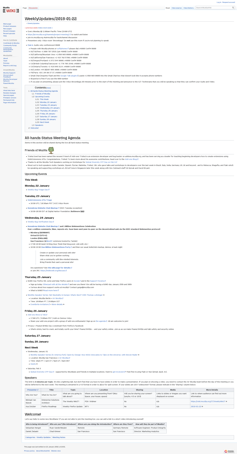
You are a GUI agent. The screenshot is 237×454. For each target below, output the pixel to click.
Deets (33, 364)
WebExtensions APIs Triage (40, 200)
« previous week (31, 28)
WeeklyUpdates (34, 23)
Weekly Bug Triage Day (38, 190)
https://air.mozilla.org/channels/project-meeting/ (48, 34)
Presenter (32, 390)
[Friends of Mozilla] (51, 150)
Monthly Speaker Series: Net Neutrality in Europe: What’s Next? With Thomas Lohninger (65, 295)
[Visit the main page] (11, 10)
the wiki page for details (59, 268)
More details (57, 304)
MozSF (49, 241)
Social (76, 281)
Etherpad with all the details (55, 284)
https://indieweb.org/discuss (52, 270)
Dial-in (30, 45)
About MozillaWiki (43, 451)
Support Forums (97, 281)
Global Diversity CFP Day (41, 372)
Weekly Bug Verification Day (40, 222)
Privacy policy (29, 451)
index (40, 28)
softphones (62, 48)
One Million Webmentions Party (55, 247)
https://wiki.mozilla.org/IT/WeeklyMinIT (208, 401)
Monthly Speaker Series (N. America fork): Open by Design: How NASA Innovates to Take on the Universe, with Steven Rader (84, 355)
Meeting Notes (58, 437)
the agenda (100, 321)
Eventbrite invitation (39, 304)
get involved (118, 372)
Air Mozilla (57, 298)
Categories (30, 437)
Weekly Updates (44, 437)
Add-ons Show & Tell (37, 315)
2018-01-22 (196, 406)
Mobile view (56, 451)
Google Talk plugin (68, 76)
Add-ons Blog (131, 159)
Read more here (50, 290)
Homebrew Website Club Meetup (43, 208)
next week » (48, 28)
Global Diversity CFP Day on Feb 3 (100, 162)
